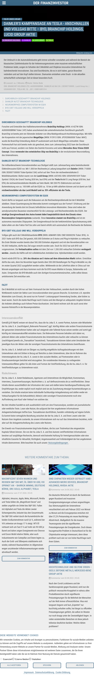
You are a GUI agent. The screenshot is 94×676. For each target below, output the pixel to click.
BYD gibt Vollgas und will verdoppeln (24, 108)
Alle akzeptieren (14, 665)
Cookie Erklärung (63, 672)
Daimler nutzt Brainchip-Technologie (24, 101)
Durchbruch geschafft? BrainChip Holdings (27, 98)
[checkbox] (1, 659)
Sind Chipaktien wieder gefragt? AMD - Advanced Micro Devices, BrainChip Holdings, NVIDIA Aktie (70, 482)
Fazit (7, 111)
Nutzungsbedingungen (58, 442)
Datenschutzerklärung (44, 672)
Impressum (29, 672)
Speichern (47, 665)
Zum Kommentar (23, 558)
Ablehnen (80, 665)
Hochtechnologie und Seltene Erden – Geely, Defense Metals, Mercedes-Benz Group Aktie (70, 570)
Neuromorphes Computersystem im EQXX (25, 105)
